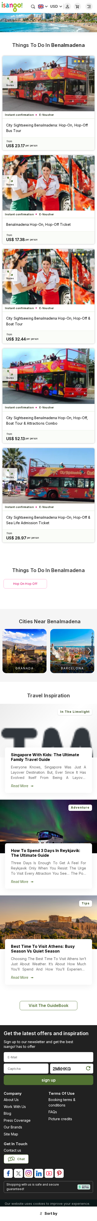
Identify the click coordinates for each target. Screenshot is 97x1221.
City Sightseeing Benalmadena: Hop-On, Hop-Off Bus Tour (47, 128)
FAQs (52, 1112)
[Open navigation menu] (89, 6)
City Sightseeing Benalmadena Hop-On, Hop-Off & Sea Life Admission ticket (48, 520)
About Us (11, 1100)
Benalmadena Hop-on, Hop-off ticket (38, 224)
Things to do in (48, 45)
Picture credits (60, 1119)
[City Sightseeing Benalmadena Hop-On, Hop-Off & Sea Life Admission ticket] (48, 475)
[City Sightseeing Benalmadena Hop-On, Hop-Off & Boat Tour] (48, 276)
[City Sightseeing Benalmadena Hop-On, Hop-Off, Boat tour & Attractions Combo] (48, 376)
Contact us (12, 1150)
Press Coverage (17, 1120)
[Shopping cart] (77, 6)
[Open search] (33, 6)
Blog (7, 1113)
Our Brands (13, 1127)
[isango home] (11, 6)
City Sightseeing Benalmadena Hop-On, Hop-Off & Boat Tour (48, 321)
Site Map (11, 1134)
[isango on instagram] (28, 1173)
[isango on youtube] (49, 1173)
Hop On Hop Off (25, 584)
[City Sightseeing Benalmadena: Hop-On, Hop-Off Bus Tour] (48, 83)
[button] (90, 651)
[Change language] (43, 6)
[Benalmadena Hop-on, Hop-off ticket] (48, 183)
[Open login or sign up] (67, 6)
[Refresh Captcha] (88, 1069)
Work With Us (15, 1106)
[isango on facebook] (8, 1173)
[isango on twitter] (18, 1173)
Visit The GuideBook (48, 1005)
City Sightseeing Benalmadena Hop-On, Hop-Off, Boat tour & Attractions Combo (47, 420)
